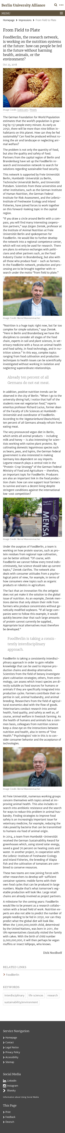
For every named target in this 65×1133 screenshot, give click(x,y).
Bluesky (11, 1090)
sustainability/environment (21, 1002)
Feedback (10, 1117)
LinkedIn (11, 1080)
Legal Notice (12, 1047)
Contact (9, 1042)
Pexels (33, 109)
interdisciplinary (14, 995)
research (52, 995)
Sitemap (9, 1062)
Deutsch (9, 1121)
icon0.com (22, 109)
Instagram (12, 1085)
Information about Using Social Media (21, 1097)
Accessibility (11, 1057)
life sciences (36, 995)
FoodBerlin (12, 974)
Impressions (25, 20)
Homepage (9, 20)
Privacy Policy (12, 1052)
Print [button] (8, 1112)
